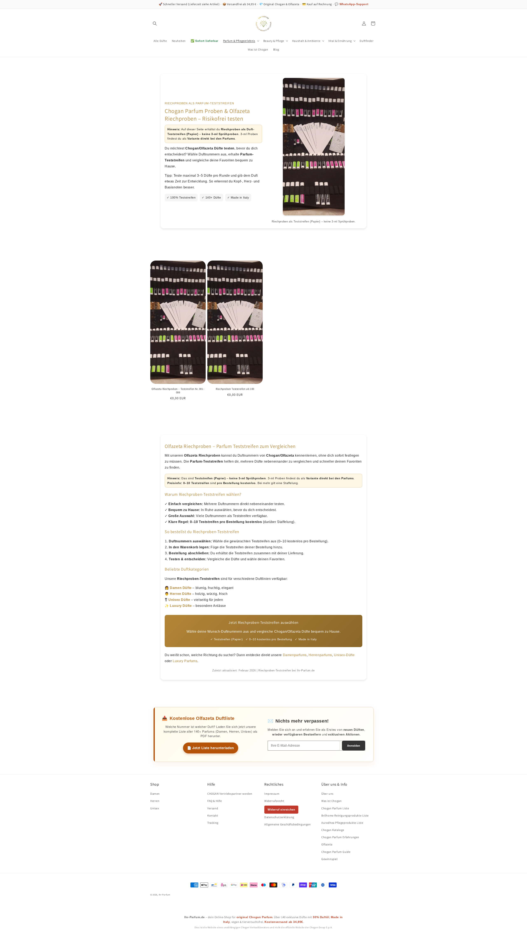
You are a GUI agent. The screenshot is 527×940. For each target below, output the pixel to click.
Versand (212, 808)
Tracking (212, 823)
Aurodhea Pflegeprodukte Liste (342, 823)
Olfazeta (326, 844)
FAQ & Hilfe (214, 801)
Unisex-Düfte (344, 655)
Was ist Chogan (331, 801)
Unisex (154, 808)
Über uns (327, 793)
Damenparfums (295, 655)
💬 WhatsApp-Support (351, 4)
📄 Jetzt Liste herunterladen (210, 747)
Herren (155, 801)
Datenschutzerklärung (279, 817)
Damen (155, 793)
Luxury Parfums (185, 661)
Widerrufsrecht (274, 801)
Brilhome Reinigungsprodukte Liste (345, 815)
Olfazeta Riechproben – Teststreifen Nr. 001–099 (178, 390)
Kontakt (212, 815)
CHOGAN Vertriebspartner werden (229, 793)
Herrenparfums (320, 655)
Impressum (271, 793)
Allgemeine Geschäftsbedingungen (287, 824)
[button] (154, 23)
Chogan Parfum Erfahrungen (340, 837)
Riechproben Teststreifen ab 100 (235, 389)
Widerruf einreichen (281, 809)
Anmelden (353, 745)
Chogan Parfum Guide (335, 852)
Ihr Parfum (164, 894)
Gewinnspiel (329, 859)
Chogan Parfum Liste (335, 808)
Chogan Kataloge (332, 830)
